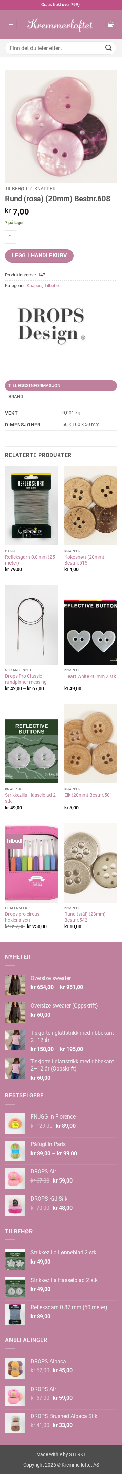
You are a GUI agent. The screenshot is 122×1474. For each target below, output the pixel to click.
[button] (11, 24)
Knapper (45, 188)
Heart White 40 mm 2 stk (90, 676)
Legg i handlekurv (39, 256)
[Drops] (52, 323)
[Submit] (109, 47)
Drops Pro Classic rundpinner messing (26, 679)
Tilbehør (16, 188)
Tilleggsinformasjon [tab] (34, 385)
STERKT (77, 1454)
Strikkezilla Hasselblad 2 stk (30, 798)
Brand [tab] (15, 396)
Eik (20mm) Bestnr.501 (88, 795)
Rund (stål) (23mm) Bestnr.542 (85, 917)
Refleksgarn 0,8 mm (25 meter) (30, 560)
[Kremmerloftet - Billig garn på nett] (61, 24)
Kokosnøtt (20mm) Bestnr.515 (84, 560)
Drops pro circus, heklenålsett (22, 917)
